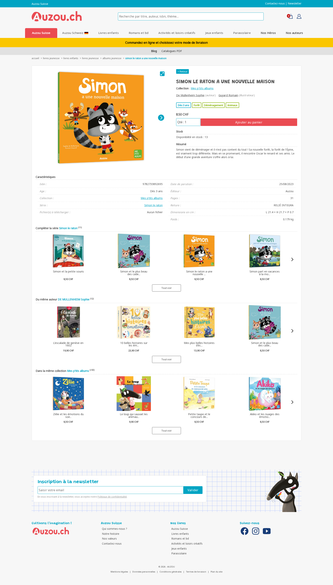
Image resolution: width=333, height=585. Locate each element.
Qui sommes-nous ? (114, 529)
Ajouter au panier (248, 122)
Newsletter (294, 3)
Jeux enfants (214, 33)
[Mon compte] (297, 17)
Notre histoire (110, 534)
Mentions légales (119, 571)
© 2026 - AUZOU (166, 566)
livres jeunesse (51, 58)
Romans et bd (139, 33)
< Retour (182, 71)
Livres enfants (108, 33)
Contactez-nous (275, 3)
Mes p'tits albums (202, 88)
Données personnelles (143, 571)
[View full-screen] (162, 73)
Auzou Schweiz (73, 33)
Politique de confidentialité (112, 496)
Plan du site (216, 571)
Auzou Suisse (40, 3)
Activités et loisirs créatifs (176, 33)
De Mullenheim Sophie (190, 95)
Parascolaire (242, 33)
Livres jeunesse (90, 58)
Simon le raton (153, 205)
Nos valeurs (109, 538)
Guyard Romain (228, 95)
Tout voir (166, 288)
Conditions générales (171, 571)
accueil (35, 58)
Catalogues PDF (171, 51)
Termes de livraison (196, 571)
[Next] (161, 117)
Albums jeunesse (112, 58)
